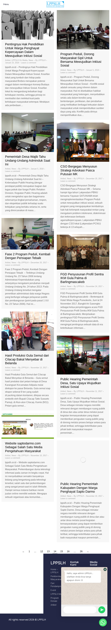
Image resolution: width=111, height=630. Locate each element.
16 (68, 551)
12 (41, 551)
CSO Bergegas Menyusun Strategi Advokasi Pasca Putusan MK (78, 170)
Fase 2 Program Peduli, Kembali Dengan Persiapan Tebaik (27, 256)
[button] (105, 569)
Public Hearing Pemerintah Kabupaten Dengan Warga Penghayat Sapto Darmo (79, 487)
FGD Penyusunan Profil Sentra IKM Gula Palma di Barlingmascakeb (82, 278)
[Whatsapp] (103, 622)
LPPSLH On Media (19, 60)
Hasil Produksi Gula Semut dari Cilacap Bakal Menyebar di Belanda (27, 359)
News (31, 60)
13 (48, 551)
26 (81, 551)
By (40, 60)
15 (61, 551)
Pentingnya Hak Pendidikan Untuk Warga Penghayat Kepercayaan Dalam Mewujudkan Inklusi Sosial (24, 49)
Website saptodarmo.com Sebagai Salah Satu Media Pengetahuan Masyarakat (23, 447)
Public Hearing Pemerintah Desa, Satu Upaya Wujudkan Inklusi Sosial (80, 383)
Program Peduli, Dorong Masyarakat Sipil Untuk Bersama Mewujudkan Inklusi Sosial (80, 59)
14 (55, 551)
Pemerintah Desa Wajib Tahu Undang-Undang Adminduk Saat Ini (27, 160)
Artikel (7, 60)
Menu (6, 4)
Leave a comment (28, 63)
